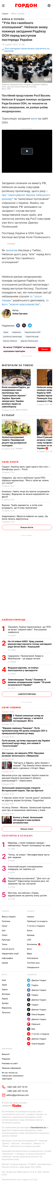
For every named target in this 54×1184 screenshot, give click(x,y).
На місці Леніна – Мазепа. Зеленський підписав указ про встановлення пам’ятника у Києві (26, 808)
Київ (4, 980)
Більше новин (27, 829)
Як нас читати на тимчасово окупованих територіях (12, 1075)
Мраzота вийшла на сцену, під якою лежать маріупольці (25, 517)
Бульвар (8, 415)
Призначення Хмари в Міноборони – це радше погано (25, 657)
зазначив (11, 250)
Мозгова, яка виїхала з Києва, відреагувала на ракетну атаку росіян (27, 894)
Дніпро (5, 1003)
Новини (5, 911)
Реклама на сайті (10, 1063)
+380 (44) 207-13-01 (16, 1087)
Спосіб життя (8, 949)
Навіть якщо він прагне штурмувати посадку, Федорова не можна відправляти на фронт (25, 494)
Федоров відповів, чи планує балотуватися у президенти (23, 669)
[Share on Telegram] (30, 325)
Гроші (4, 926)
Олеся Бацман (38, 1014)
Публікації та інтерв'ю (37, 921)
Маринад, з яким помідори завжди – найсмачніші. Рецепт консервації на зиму (29, 844)
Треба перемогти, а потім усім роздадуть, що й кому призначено (22, 506)
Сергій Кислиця (32, 337)
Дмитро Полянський (29, 341)
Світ (4, 930)
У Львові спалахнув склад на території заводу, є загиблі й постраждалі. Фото (28, 718)
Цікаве (5, 963)
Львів (4, 985)
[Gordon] (26, 5)
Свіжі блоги (10, 462)
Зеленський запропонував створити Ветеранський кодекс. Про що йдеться (23, 789)
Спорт (4, 935)
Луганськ (6, 1012)
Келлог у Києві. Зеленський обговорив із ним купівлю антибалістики (28, 820)
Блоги (29, 930)
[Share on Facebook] (18, 325)
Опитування (32, 958)
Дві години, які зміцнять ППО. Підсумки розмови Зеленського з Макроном (23, 754)
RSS (33, 1029)
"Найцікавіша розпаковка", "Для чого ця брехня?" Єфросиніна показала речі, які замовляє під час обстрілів (29, 881)
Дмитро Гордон (38, 980)
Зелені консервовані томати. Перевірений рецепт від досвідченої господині (14, 441)
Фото (29, 949)
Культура (6, 940)
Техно (4, 944)
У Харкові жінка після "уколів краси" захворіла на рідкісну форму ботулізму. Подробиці (26, 799)
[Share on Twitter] (24, 325)
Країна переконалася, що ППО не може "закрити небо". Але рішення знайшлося (29, 629)
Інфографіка (7, 958)
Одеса (5, 989)
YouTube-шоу (33, 963)
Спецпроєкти (33, 967)
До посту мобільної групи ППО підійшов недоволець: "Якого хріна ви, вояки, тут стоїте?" (25, 480)
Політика (6, 921)
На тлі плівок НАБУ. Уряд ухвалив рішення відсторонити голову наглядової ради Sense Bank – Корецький (30, 644)
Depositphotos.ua (38, 1127)
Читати (44, 349)
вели (34, 118)
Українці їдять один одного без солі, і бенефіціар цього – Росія (25, 468)
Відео (29, 953)
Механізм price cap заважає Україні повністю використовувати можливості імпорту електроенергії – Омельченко (25, 778)
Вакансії (6, 1054)
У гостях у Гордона (36, 926)
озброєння (16, 332)
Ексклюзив (32, 944)
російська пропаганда (12, 337)
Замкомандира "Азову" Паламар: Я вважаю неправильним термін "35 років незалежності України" (29, 682)
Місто (4, 975)
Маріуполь (7, 1008)
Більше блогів (27, 527)
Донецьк (6, 994)
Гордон (5, 13)
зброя (5, 332)
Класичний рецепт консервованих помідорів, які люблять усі (25, 867)
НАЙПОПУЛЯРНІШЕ (14, 619)
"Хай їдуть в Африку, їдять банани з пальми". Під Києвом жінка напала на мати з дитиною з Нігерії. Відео (32, 765)
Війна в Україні (17, 13)
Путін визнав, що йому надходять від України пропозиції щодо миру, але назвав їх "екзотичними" (26, 743)
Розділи (30, 911)
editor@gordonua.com (17, 1095)
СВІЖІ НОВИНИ (11, 707)
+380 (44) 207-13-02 (17, 1091)
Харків (5, 998)
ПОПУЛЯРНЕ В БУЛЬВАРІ (17, 835)
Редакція (6, 1059)
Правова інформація (11, 1068)
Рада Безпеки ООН (32, 332)
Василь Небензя (10, 341)
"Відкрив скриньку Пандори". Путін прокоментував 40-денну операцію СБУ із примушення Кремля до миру (24, 731)
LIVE (29, 940)
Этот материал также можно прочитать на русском (27, 49)
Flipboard (35, 1024)
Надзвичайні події (10, 953)
